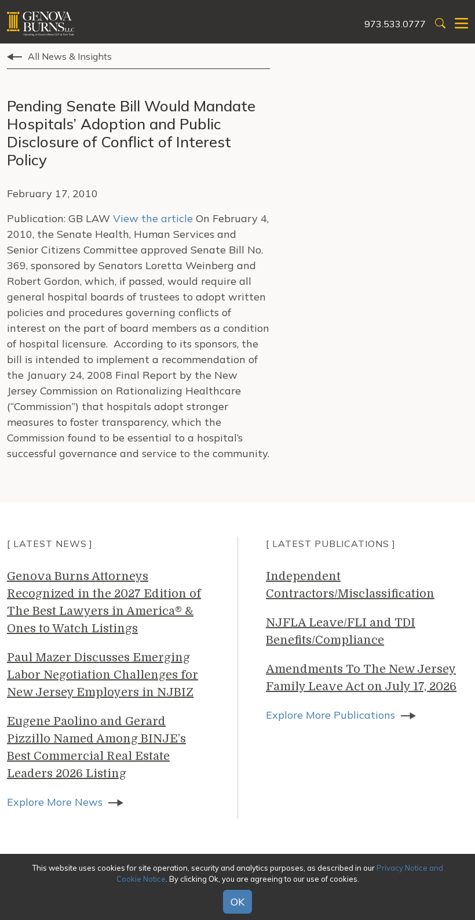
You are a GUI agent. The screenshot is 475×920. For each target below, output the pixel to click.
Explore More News (55, 802)
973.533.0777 (395, 24)
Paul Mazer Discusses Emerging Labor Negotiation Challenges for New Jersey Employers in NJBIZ (102, 675)
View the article (153, 218)
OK (237, 901)
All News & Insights (70, 56)
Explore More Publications (330, 715)
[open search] (440, 24)
